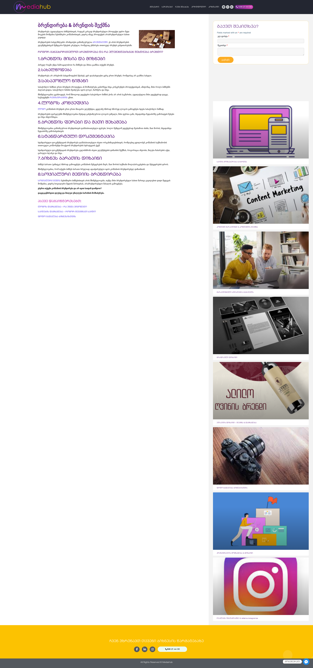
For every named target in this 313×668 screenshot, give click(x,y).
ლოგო (42, 109)
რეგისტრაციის (59, 98)
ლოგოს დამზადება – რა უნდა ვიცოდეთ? (62, 207)
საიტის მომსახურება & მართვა (232, 162)
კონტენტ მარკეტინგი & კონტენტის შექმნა (237, 227)
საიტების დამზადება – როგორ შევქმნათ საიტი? (67, 212)
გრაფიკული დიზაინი (227, 357)
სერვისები (167, 7)
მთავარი (154, 7)
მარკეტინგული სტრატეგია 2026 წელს (235, 292)
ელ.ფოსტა (223, 36)
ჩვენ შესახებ (182, 7)
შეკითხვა (223, 45)
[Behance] (231, 7)
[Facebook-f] (137, 649)
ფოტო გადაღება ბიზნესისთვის (57, 217)
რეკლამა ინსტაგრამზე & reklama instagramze (237, 618)
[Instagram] (227, 7)
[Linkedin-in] (144, 649)
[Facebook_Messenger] (306, 661)
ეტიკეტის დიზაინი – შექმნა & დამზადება (237, 423)
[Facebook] (223, 7)
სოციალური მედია (49, 181)
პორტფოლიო (198, 7)
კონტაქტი (213, 7)
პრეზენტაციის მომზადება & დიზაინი (235, 553)
